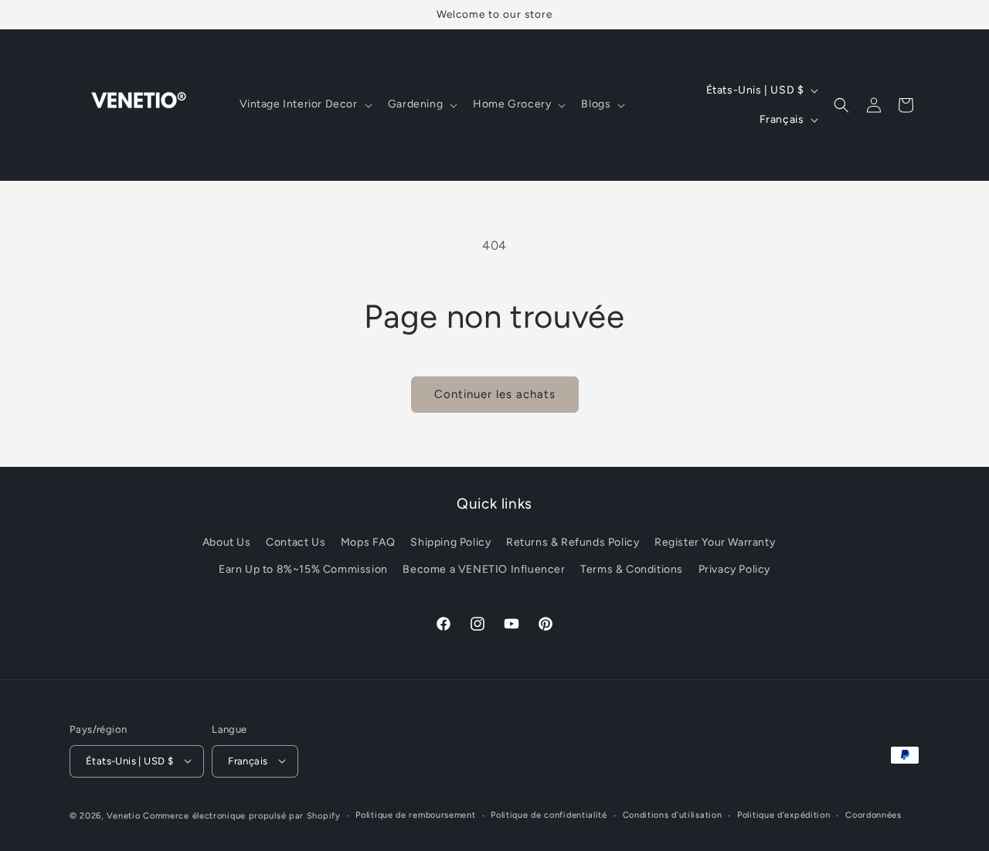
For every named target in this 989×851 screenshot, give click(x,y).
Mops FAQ (368, 542)
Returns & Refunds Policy (572, 542)
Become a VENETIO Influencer (484, 570)
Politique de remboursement (415, 814)
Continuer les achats (495, 394)
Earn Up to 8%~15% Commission (303, 570)
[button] (304, 104)
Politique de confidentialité (549, 814)
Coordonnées (873, 814)
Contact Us (295, 542)
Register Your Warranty (714, 542)
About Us (226, 542)
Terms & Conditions (631, 570)
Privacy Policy (734, 570)
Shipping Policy (450, 542)
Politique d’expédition (783, 814)
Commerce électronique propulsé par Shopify (241, 815)
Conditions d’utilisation (672, 814)
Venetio (124, 815)
